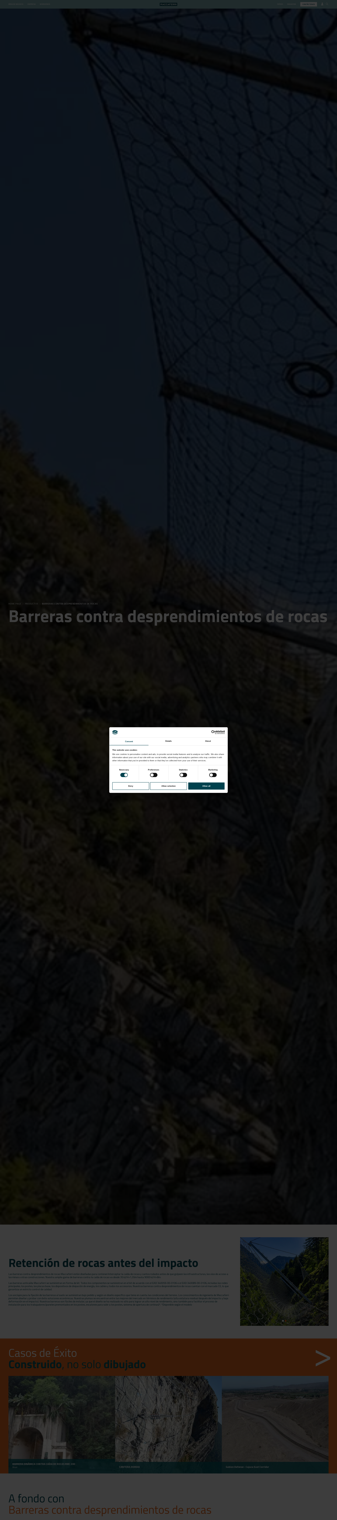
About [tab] (208, 741)
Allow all (206, 786)
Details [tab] (168, 741)
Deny (130, 786)
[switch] (153, 775)
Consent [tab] (129, 741)
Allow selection (168, 786)
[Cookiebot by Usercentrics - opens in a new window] (213, 732)
